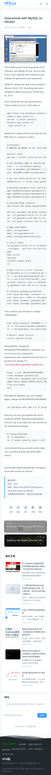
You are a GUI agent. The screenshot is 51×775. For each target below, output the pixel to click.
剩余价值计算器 (18, 749)
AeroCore (29, 768)
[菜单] (46, 4)
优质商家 (22, 744)
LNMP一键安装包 (34, 749)
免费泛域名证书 (35, 744)
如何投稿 (6, 750)
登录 (42, 715)
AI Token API (7, 754)
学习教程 (21, 27)
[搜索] (40, 3)
